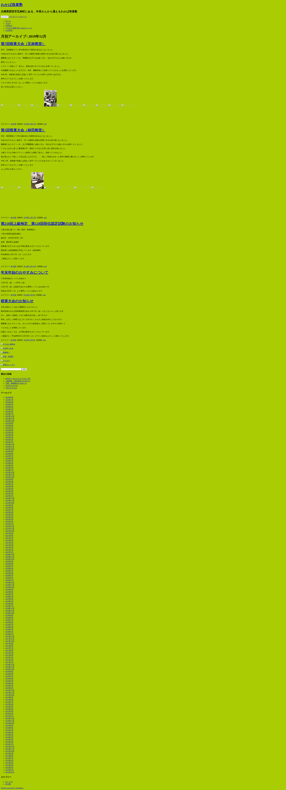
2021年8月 (9, 536)
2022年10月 (9, 503)
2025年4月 (9, 435)
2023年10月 (9, 477)
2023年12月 (9, 472)
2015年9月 (9, 697)
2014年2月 (9, 742)
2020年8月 (9, 564)
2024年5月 (9, 461)
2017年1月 (9, 662)
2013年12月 (9, 746)
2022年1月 (9, 524)
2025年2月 (9, 440)
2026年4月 (9, 407)
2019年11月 (9, 585)
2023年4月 (9, 489)
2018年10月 (9, 613)
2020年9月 (9, 561)
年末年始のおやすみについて (24, 272)
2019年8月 (9, 592)
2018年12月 (9, 608)
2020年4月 (9, 573)
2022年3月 (9, 519)
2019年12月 (9, 582)
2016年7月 (9, 676)
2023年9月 (9, 479)
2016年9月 (9, 671)
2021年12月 (9, 526)
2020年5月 (9, 571)
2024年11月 (9, 447)
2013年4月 (9, 765)
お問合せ (9, 26)
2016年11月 (9, 667)
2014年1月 (9, 744)
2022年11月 (9, 500)
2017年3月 (9, 657)
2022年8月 (9, 507)
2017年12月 (9, 636)
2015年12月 (9, 690)
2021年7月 (9, 538)
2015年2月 (9, 714)
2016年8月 (9, 674)
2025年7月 (9, 428)
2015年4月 (9, 709)
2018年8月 (9, 618)
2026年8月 (9, 397)
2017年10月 (9, 641)
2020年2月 (9, 578)
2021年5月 (9, 543)
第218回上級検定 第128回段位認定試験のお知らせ (42, 224)
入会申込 (9, 30)
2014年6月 (9, 732)
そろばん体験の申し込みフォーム (18, 28)
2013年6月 (9, 760)
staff (45, 124)
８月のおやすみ (11, 386)
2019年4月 (9, 599)
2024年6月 (9, 458)
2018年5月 (9, 625)
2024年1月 (9, 470)
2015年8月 (9, 700)
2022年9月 (9, 505)
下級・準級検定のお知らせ (16, 383)
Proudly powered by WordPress (12, 788)
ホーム (8, 21)
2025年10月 (9, 421)
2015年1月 (9, 716)
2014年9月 (9, 725)
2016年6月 (9, 678)
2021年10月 (9, 531)
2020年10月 (9, 559)
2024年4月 (9, 463)
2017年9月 (9, 643)
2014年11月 (9, 721)
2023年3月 (9, 491)
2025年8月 (9, 425)
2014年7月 (9, 730)
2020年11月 (9, 557)
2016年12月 (9, 664)
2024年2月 (9, 468)
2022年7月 (9, 510)
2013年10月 (9, 751)
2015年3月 (9, 711)
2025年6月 (9, 430)
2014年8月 (9, 728)
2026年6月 (9, 402)
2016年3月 (9, 685)
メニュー (5, 17)
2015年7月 (9, 702)
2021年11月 (9, 529)
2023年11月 (9, 475)
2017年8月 (9, 646)
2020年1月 (9, 580)
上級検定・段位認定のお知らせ (17, 381)
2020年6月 (9, 568)
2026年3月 (9, 409)
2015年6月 (9, 704)
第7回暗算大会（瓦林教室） (23, 44)
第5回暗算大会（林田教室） (23, 130)
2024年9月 (9, 451)
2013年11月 (9, 749)
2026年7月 (9, 400)
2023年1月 (9, 496)
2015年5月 (9, 707)
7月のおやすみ (11, 388)
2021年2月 (9, 550)
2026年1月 (9, 414)
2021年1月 (9, 552)
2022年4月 (9, 517)
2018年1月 (9, 634)
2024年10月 (9, 449)
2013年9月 (9, 753)
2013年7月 (9, 758)
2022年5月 (9, 514)
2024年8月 (9, 454)
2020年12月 (9, 554)
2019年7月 (9, 594)
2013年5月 (9, 763)
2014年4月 (9, 737)
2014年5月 (9, 735)
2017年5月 (9, 653)
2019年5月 (9, 596)
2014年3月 (9, 739)
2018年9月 (9, 615)
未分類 (13, 124)
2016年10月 (9, 669)
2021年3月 (9, 547)
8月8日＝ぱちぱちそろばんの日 (17, 379)
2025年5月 (9, 432)
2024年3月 (9, 465)
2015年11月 (9, 693)
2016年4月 (9, 683)
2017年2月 (9, 660)
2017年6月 (9, 650)
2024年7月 (9, 456)
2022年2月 (9, 522)
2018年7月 (9, 620)
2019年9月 (9, 589)
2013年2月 (9, 770)
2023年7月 (9, 484)
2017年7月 (9, 648)
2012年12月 (9, 772)
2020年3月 (9, 575)
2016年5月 (9, 681)
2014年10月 (9, 723)
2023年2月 (9, 493)
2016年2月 (9, 688)
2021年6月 (9, 540)
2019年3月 (9, 601)
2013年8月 (9, 756)
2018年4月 (9, 627)
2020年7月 (9, 566)
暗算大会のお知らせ (17, 301)
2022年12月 (9, 498)
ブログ (8, 23)
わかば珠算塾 (12, 5)
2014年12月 (9, 718)
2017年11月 (9, 639)
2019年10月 (9, 587)
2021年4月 (9, 545)
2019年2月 (9, 603)
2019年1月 (9, 606)
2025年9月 (9, 423)
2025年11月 (9, 418)
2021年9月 (9, 533)
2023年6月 (9, 486)
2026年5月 (9, 404)
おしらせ (9, 782)
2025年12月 (9, 416)
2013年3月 (9, 767)
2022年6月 (9, 512)
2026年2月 (9, 411)
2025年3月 (9, 437)
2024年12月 (9, 444)
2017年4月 (9, 655)
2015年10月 (9, 695)
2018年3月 (9, 629)
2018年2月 (9, 632)
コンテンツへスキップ (18, 17)
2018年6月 (9, 622)
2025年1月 (9, 442)
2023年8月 (9, 482)
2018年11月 (9, 611)
